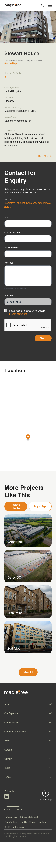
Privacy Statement (29, 816)
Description (9, 130)
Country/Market (12, 87)
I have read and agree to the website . (27, 312)
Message (8, 262)
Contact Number (12, 232)
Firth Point (14, 612)
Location (8, 97)
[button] (37, 35)
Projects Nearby (15, 506)
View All (28, 672)
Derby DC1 (15, 577)
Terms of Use (11, 816)
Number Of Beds (12, 73)
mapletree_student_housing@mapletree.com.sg (27, 204)
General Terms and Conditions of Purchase (25, 821)
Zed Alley (13, 648)
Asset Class (10, 117)
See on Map (10, 63)
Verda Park (15, 541)
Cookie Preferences (14, 826)
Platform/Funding (12, 107)
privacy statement (18, 313)
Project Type (40, 506)
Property (8, 295)
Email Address (11, 247)
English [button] (11, 809)
